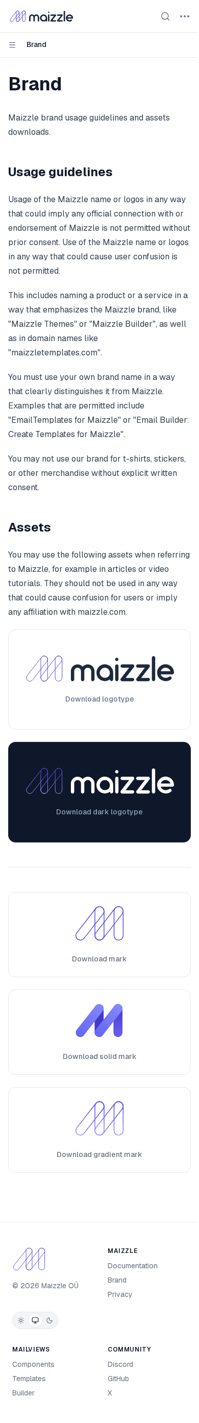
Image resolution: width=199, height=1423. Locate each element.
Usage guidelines (60, 172)
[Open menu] (185, 16)
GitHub (118, 1378)
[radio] (21, 1320)
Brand (117, 1280)
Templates (29, 1378)
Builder (23, 1392)
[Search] (165, 16)
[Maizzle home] (41, 16)
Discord (120, 1364)
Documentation (133, 1265)
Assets (29, 527)
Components (33, 1364)
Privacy (120, 1294)
